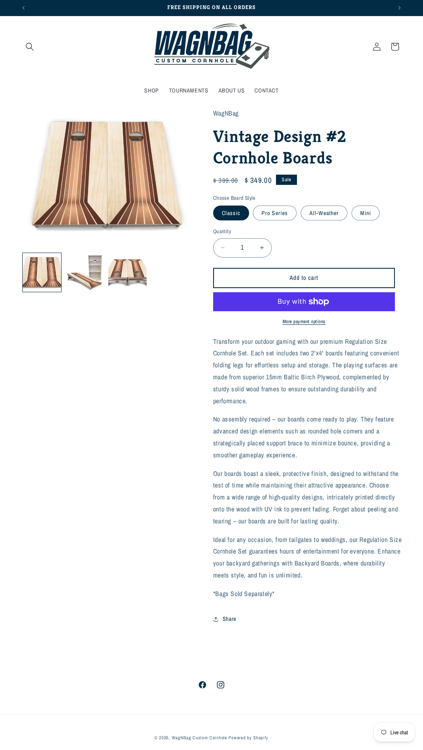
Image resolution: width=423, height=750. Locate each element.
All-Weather (324, 213)
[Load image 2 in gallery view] (84, 272)
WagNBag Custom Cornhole (199, 738)
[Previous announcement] (23, 8)
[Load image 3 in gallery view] (127, 272)
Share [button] (229, 618)
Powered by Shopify (248, 738)
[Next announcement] (399, 8)
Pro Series (274, 213)
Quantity (222, 231)
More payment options (304, 321)
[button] (30, 47)
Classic (231, 213)
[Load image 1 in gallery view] (42, 272)
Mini (365, 213)
